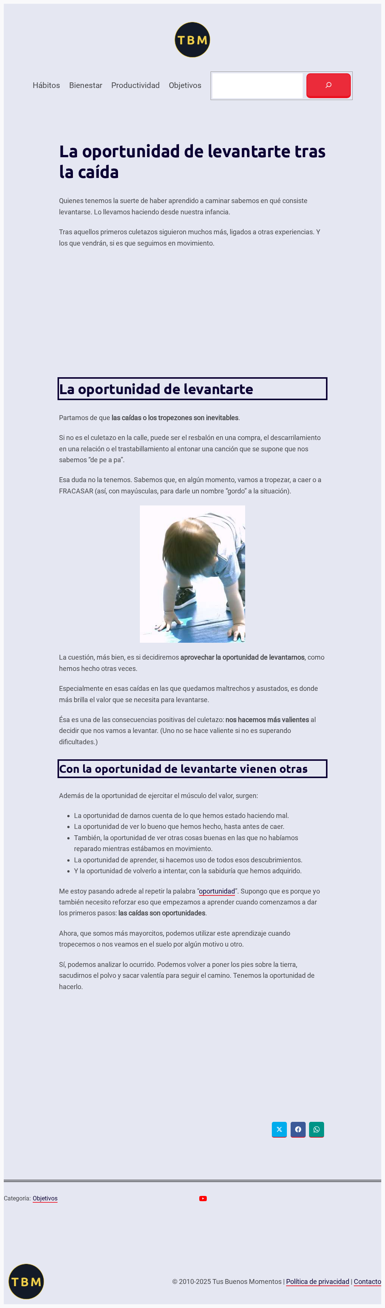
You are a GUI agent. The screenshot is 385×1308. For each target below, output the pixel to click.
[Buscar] (328, 85)
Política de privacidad (317, 1281)
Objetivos (45, 1198)
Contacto (367, 1281)
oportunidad (217, 891)
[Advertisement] (192, 312)
